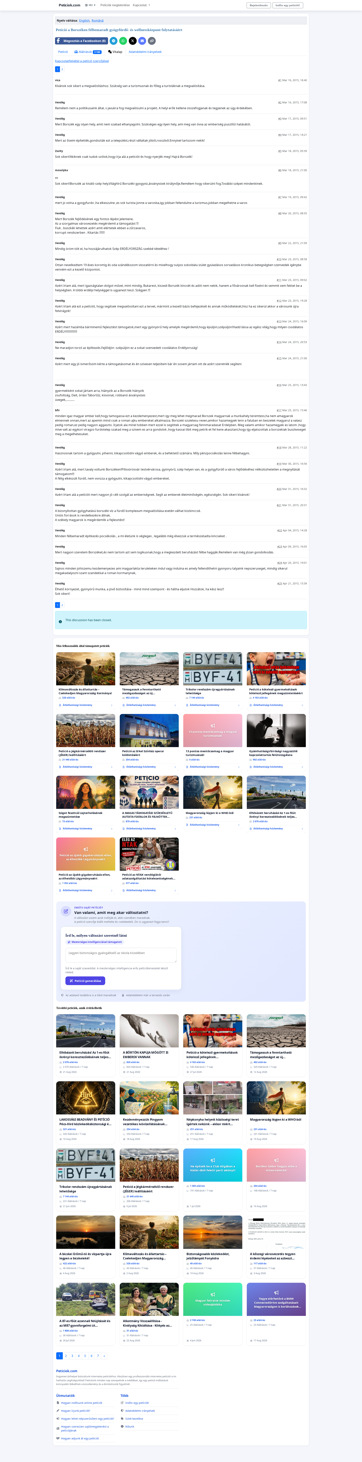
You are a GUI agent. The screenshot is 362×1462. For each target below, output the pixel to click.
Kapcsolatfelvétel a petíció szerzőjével (82, 61)
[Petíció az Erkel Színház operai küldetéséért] (149, 742)
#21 (279, 505)
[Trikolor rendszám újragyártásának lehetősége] (212, 680)
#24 (279, 562)
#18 (279, 447)
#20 (279, 489)
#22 (279, 530)
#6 (279, 170)
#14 (279, 342)
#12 (279, 300)
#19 (279, 463)
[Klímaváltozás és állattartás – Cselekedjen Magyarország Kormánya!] (85, 680)
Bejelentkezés (259, 5)
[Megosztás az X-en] (133, 41)
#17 (279, 410)
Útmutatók (65, 1395)
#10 (279, 259)
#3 (279, 118)
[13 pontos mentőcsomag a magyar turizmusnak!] (212, 742)
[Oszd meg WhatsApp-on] (123, 41)
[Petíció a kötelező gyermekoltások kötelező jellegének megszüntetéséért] (276, 680)
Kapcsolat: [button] (140, 5)
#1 (279, 80)
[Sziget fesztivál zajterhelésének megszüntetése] (85, 804)
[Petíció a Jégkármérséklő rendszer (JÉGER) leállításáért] (85, 742)
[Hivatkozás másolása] (152, 41)
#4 (279, 135)
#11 (279, 280)
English (84, 20)
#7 (279, 197)
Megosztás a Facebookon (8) (85, 41)
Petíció (63, 52)
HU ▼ (92, 5)
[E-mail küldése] (142, 41)
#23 (279, 546)
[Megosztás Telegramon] (113, 41)
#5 (279, 151)
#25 (279, 583)
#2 (279, 102)
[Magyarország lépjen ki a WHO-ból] (212, 802)
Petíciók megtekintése (115, 5)
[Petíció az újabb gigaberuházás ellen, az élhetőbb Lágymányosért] (85, 866)
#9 (279, 243)
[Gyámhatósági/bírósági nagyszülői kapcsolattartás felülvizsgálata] (276, 742)
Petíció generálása (88, 981)
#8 (279, 213)
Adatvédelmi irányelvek (145, 52)
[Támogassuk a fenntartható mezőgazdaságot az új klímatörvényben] (149, 680)
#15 (279, 358)
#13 (279, 321)
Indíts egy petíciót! (288, 5)
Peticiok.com (69, 5)
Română (98, 20)
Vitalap (117, 52)
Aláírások (89, 52)
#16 (279, 385)
